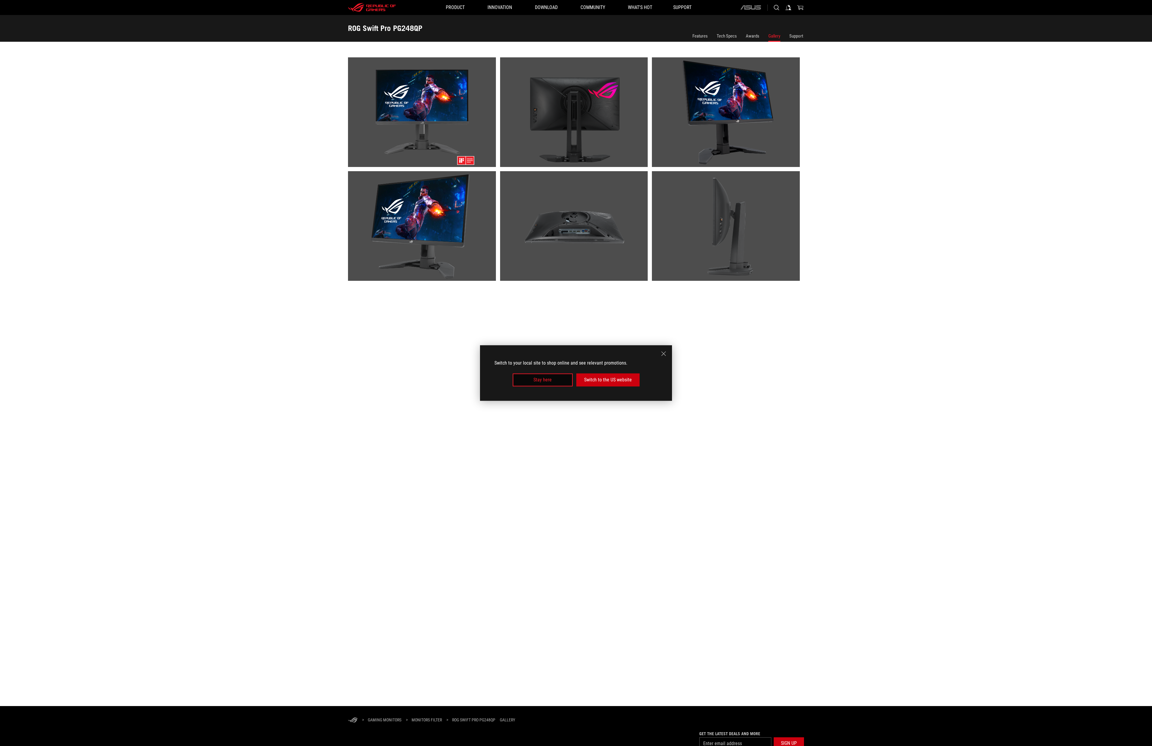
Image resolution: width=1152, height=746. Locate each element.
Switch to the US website (608, 380)
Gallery (774, 36)
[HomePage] (353, 720)
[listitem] (424, 114)
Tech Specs (727, 36)
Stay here (542, 380)
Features (700, 36)
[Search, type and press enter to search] (776, 7)
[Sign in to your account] (788, 7)
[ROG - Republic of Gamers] (372, 7)
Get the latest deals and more (729, 733)
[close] (663, 353)
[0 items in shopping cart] (800, 7)
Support (796, 36)
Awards (752, 36)
